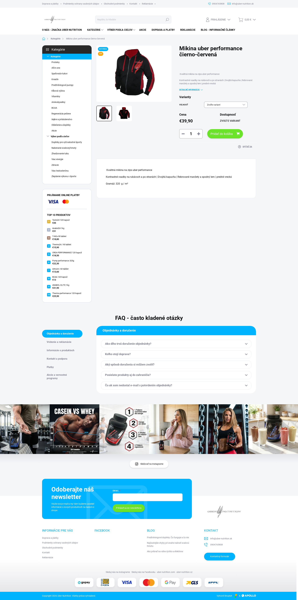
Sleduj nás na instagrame (118, 572)
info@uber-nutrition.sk (221, 538)
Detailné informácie (189, 90)
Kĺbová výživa (58, 91)
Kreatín (55, 79)
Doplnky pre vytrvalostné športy (67, 142)
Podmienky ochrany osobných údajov (81, 3)
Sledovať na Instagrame (151, 464)
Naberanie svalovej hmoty (64, 148)
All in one (56, 68)
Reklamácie (147, 3)
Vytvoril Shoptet (224, 596)
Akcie (54, 130)
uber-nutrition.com (166, 572)
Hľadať (167, 19)
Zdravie (55, 165)
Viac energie (57, 159)
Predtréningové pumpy (62, 85)
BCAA (54, 108)
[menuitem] (63, 30)
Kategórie (56, 56)
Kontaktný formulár (219, 556)
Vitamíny (56, 96)
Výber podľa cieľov (60, 136)
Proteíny (56, 62)
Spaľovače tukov (60, 73)
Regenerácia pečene (61, 113)
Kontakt (133, 3)
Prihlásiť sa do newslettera (128, 508)
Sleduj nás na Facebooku (143, 572)
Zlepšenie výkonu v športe (64, 176)
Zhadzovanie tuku (60, 153)
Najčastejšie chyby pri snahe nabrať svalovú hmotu (168, 544)
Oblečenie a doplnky (61, 125)
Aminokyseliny (58, 102)
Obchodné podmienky (114, 3)
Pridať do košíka (221, 134)
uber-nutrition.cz (184, 572)
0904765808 (216, 544)
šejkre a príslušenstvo (62, 119)
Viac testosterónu (60, 170)
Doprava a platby (50, 3)
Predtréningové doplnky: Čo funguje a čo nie (168, 537)
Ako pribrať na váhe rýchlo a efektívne (165, 551)
